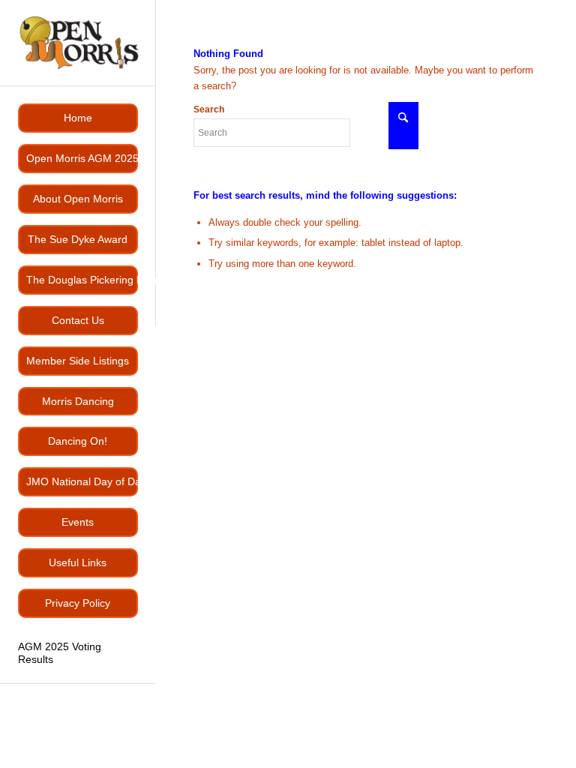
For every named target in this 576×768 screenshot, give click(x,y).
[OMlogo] (78, 43)
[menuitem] (78, 118)
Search (209, 109)
